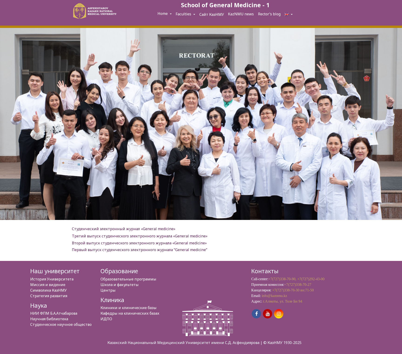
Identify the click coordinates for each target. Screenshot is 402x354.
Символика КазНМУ (48, 290)
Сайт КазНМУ (211, 14)
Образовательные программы (128, 279)
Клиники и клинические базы (128, 307)
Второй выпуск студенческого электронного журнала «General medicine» (139, 243)
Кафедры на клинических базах (129, 313)
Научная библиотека (49, 318)
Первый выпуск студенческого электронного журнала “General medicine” (139, 249)
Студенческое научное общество (61, 324)
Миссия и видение (47, 284)
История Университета (52, 279)
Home (163, 13)
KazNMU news (241, 14)
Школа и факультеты (119, 284)
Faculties (184, 14)
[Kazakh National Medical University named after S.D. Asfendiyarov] (94, 12)
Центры (108, 290)
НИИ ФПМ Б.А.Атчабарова (53, 313)
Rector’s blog (269, 14)
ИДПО (106, 318)
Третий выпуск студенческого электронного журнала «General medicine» (140, 236)
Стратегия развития (48, 295)
